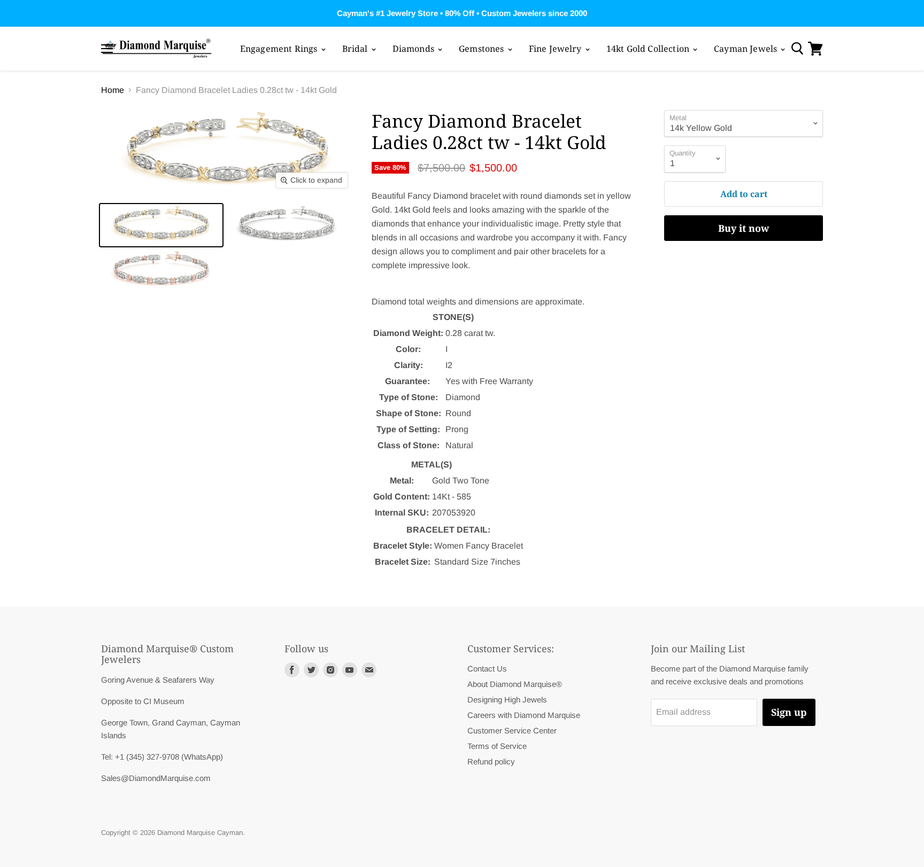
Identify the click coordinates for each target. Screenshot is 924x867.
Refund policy (491, 761)
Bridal (356, 48)
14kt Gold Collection (648, 48)
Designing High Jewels (507, 699)
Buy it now (743, 228)
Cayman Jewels (746, 48)
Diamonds (414, 48)
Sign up (789, 712)
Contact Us (487, 668)
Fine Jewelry (556, 48)
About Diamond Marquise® (514, 684)
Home (112, 90)
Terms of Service (497, 746)
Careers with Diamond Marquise (523, 715)
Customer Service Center (512, 730)
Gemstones (482, 48)
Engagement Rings (280, 48)
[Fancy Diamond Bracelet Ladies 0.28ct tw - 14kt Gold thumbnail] (161, 225)
